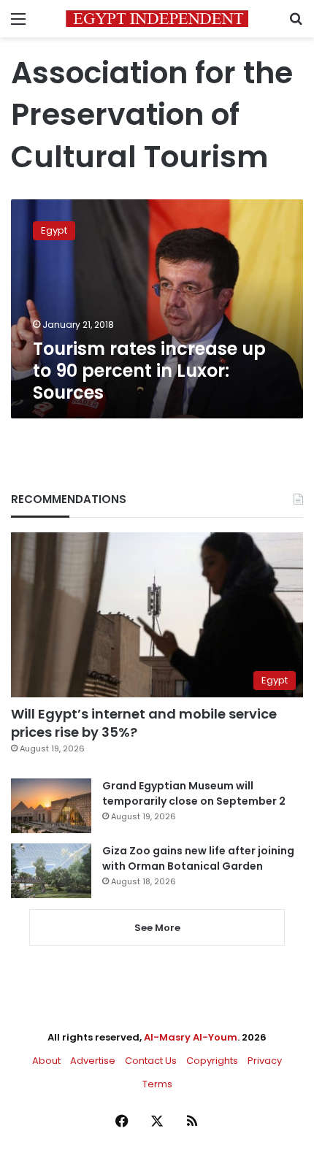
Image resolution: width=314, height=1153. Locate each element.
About (46, 1061)
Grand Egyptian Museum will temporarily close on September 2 (194, 793)
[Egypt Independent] (157, 18)
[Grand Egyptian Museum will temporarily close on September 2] (51, 805)
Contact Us (151, 1061)
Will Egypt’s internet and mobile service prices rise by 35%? (144, 723)
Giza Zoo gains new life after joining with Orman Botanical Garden (198, 858)
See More (157, 928)
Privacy (265, 1061)
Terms (157, 1084)
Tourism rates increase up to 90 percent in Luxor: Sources (149, 371)
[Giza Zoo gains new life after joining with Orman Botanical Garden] (51, 870)
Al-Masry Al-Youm (190, 1037)
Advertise (92, 1061)
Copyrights (212, 1061)
